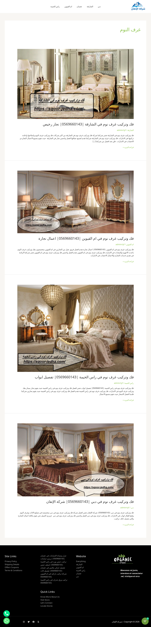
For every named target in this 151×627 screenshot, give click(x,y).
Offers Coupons (12, 567)
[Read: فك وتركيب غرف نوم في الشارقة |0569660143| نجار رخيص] (75, 84)
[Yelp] (38, 622)
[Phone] (6, 613)
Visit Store (45, 600)
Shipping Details (12, 564)
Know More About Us (50, 597)
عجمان (79, 6)
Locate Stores (46, 606)
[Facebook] (33, 622)
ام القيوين (68, 6)
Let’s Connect (46, 603)
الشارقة (90, 6)
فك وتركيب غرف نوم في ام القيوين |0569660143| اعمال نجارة (86, 238)
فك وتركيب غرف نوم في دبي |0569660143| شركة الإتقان (90, 501)
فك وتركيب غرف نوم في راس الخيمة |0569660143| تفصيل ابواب (84, 377)
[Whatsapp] (6, 621)
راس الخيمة (55, 6)
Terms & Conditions (13, 570)
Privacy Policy (11, 561)
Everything (81, 561)
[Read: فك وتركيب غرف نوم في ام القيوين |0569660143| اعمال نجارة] (75, 201)
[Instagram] (24, 622)
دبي (99, 6)
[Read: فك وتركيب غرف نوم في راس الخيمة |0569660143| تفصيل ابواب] (75, 328)
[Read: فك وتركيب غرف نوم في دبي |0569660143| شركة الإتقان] (75, 459)
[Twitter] (29, 622)
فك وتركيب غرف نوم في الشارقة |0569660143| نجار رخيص (88, 124)
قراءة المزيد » (128, 147)
